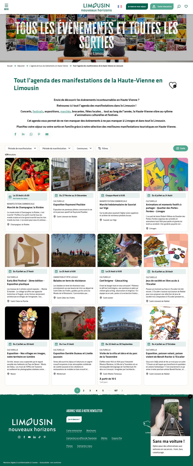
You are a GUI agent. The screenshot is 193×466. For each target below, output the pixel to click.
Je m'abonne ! (74, 419)
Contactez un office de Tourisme (81, 438)
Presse (69, 445)
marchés (65, 111)
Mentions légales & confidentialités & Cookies (20, 462)
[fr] (120, 6)
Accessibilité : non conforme (50, 462)
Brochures (91, 430)
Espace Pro (117, 438)
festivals (38, 111)
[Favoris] (186, 6)
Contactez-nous (84, 445)
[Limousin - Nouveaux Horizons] (96, 7)
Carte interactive (74, 430)
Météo (104, 438)
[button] (179, 6)
